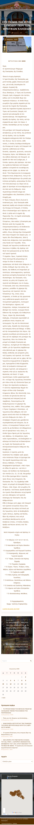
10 (3, 684)
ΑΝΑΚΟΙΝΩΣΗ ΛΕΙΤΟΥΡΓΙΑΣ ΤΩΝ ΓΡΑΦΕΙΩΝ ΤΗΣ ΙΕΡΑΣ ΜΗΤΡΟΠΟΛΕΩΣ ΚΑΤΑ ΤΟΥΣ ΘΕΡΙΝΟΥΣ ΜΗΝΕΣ (16, 725)
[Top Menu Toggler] (31, 16)
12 (10, 684)
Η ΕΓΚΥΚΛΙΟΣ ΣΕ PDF (11, 609)
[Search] (31, 660)
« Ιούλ (3, 697)
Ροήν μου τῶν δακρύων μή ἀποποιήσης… (16, 718)
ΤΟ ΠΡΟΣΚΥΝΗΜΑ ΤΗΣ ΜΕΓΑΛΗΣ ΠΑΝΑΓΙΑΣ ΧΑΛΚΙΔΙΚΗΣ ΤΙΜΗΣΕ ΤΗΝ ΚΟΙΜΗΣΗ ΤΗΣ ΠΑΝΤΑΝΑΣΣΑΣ (16, 711)
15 (22, 684)
